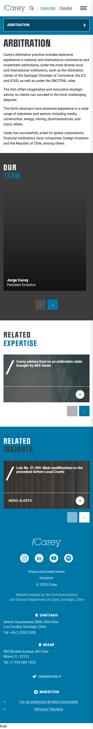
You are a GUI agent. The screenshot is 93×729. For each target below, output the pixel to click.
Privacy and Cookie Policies (46, 571)
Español (66, 8)
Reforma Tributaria (48, 709)
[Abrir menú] (83, 8)
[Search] (32, 8)
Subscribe (47, 8)
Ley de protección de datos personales (48, 702)
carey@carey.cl (49, 676)
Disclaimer (46, 578)
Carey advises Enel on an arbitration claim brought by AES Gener (49, 364)
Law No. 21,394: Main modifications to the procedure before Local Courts (49, 470)
